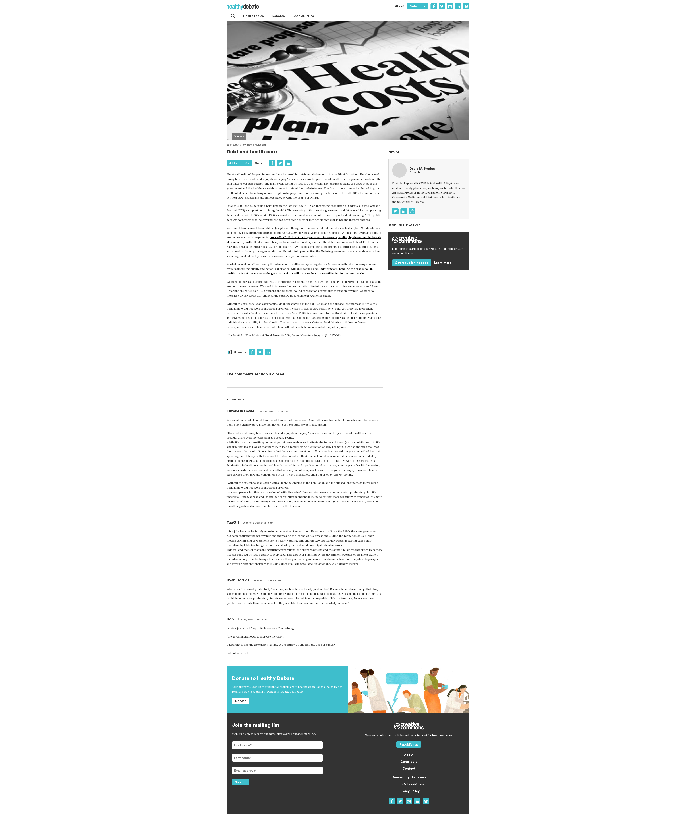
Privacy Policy (409, 791)
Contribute (408, 761)
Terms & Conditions (409, 784)
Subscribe (417, 6)
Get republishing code (411, 262)
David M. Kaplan (257, 145)
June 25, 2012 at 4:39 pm (273, 411)
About (400, 6)
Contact (408, 768)
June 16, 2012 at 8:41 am (267, 580)
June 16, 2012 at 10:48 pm (258, 523)
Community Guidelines (409, 777)
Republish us (408, 744)
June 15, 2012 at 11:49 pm (252, 619)
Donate (240, 701)
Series (303, 16)
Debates (278, 16)
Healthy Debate (243, 7)
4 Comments (239, 163)
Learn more (442, 262)
